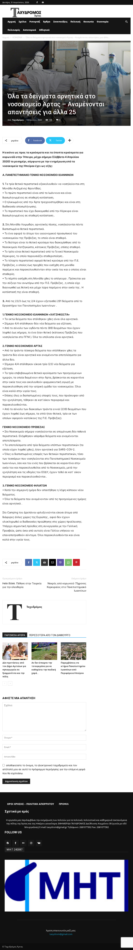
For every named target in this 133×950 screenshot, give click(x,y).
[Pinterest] (76, 562)
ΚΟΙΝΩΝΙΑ (17, 37)
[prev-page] (4, 683)
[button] (126, 21)
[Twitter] (36, 562)
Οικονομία (102, 21)
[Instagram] (31, 843)
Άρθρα (46, 21)
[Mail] (42, 2)
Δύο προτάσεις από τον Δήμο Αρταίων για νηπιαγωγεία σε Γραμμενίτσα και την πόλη (14, 669)
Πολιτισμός (14, 29)
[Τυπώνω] (44, 562)
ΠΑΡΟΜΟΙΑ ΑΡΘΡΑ (15, 635)
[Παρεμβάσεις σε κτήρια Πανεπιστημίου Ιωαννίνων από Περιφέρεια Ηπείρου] (73, 651)
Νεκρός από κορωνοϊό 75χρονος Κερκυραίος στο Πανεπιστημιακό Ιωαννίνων (66, 587)
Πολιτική (75, 21)
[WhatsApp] (68, 562)
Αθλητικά (44, 29)
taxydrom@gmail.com (61, 934)
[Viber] (60, 562)
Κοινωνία (88, 21)
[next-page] (10, 683)
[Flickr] (23, 843)
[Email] (52, 562)
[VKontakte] (39, 843)
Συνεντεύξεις (60, 21)
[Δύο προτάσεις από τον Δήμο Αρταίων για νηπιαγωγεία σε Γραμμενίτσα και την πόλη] (15, 651)
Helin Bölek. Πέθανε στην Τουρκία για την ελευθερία (21, 585)
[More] (69, 140)
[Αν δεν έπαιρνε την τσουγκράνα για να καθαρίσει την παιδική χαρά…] (44, 651)
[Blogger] (8, 843)
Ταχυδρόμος (18, 120)
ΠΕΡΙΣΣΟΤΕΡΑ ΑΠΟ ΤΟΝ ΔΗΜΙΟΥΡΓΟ (49, 635)
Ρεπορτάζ (34, 21)
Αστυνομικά (29, 29)
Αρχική (12, 21)
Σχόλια (22, 21)
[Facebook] (37, 2)
